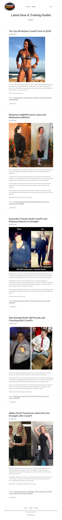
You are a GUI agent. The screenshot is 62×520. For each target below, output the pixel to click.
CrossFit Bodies (28, 97)
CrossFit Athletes (18, 97)
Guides (34, 6)
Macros (11, 398)
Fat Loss (47, 201)
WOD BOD (15, 99)
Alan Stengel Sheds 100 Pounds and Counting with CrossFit (27, 319)
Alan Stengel (17, 396)
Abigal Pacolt (17, 491)
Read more (13, 103)
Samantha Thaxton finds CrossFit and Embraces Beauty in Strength (28, 220)
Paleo (48, 301)
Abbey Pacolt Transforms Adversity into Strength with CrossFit (29, 414)
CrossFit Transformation (25, 201)
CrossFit (16, 201)
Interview (11, 203)
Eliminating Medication (38, 201)
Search (36, 508)
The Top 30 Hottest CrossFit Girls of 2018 (30, 31)
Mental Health (22, 493)
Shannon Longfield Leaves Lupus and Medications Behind (27, 116)
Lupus (15, 203)
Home (28, 6)
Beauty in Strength (19, 301)
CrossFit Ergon (30, 491)
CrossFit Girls (35, 97)
